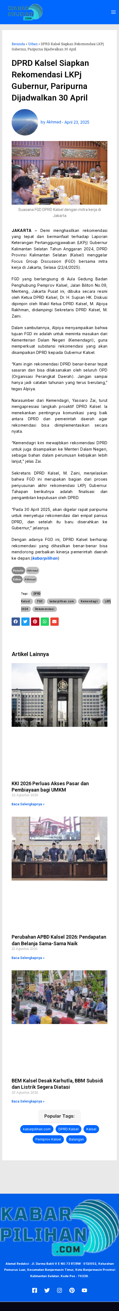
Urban (33, 44)
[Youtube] (84, 1290)
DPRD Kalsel (68, 1129)
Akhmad (32, 570)
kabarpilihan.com (62, 601)
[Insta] (59, 1290)
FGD (40, 601)
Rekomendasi (44, 609)
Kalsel (91, 1129)
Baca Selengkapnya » (28, 804)
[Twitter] (47, 1290)
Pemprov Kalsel (48, 1139)
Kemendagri (89, 601)
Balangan (76, 1139)
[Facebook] (34, 1290)
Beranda (18, 44)
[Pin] (72, 1290)
